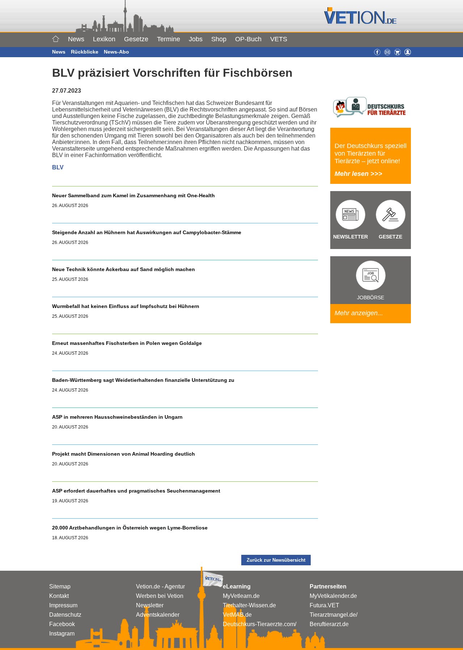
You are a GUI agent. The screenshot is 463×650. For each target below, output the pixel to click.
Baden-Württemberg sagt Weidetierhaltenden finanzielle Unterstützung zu (143, 380)
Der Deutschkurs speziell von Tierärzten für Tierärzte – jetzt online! (371, 153)
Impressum (63, 605)
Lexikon (104, 39)
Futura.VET (324, 605)
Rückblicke (84, 52)
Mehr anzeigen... (359, 313)
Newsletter (149, 605)
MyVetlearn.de (241, 596)
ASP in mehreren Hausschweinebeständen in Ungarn (117, 417)
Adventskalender (157, 615)
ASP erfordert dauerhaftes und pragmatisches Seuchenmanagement (137, 491)
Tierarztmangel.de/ (333, 615)
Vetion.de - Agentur (160, 586)
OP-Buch (248, 39)
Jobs (196, 39)
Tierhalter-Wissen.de (249, 605)
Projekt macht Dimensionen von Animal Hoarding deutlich (123, 454)
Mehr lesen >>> (358, 173)
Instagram (62, 633)
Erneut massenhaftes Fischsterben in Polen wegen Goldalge (127, 343)
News (76, 39)
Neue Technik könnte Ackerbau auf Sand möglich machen (123, 269)
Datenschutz (65, 615)
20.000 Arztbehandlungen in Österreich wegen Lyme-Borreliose (130, 528)
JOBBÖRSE (370, 297)
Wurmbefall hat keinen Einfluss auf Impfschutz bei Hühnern (125, 306)
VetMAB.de (237, 615)
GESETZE (390, 237)
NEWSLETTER (350, 237)
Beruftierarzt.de (329, 624)
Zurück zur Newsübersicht (276, 560)
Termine (168, 39)
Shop (218, 39)
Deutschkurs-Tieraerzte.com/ (259, 624)
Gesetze (136, 39)
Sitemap (60, 586)
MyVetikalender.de (333, 596)
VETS (278, 39)
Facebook (62, 624)
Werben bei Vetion (159, 596)
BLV (58, 167)
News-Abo (116, 52)
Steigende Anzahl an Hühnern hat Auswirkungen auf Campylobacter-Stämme (146, 232)
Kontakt (59, 596)
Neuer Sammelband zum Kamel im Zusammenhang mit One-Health (133, 195)
